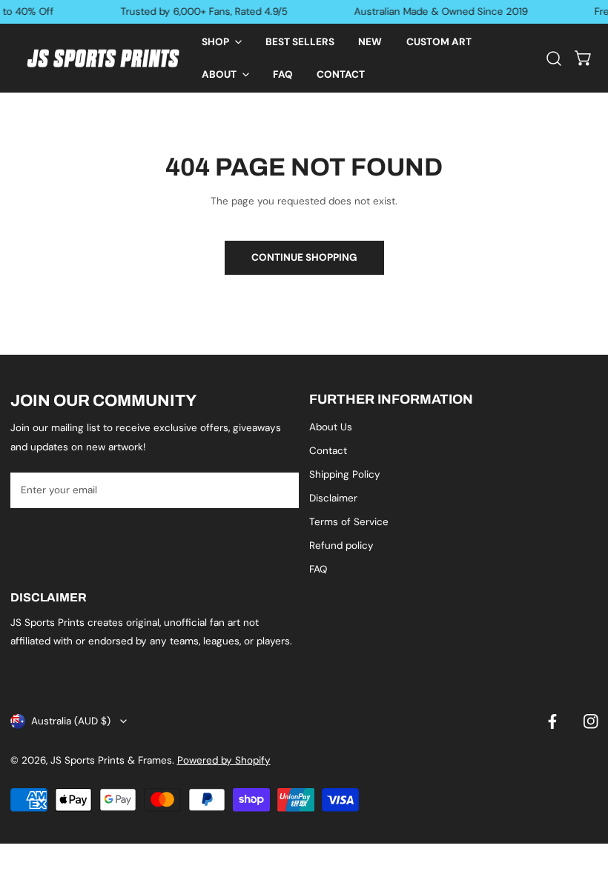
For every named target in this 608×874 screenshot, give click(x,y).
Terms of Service (349, 522)
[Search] (554, 58)
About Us (330, 427)
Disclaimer (333, 498)
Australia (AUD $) (70, 721)
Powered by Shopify (224, 760)
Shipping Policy (344, 474)
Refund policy (341, 545)
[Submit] (280, 490)
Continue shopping (304, 257)
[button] (221, 42)
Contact (328, 450)
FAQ (318, 569)
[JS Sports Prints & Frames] (103, 58)
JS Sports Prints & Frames (111, 760)
